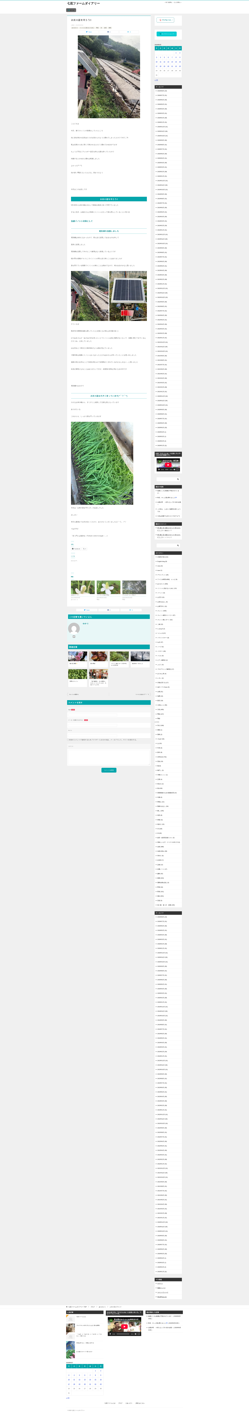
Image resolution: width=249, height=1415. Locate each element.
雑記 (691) (160, 896)
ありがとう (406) (162, 584)
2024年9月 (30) (162, 194)
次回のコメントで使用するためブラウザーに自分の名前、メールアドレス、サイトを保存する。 (103, 740)
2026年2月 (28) (162, 118)
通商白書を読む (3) (163, 882)
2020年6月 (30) (162, 423)
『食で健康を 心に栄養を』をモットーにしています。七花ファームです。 (98, 683)
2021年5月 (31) (162, 373)
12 (164, 61)
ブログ (120, 1403)
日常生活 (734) (162, 757)
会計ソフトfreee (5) (163, 687)
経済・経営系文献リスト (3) (165, 837)
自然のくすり (75, 595)
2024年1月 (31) (162, 230)
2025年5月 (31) (162, 158)
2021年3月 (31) (162, 382)
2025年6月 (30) (162, 153)
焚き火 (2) (160, 784)
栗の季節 (92, 663)
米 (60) (159, 833)
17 (156, 66)
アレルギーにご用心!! (129, 595)
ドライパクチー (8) (163, 637)
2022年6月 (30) (162, 315)
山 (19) (159, 743)
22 (176, 66)
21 (172, 66)
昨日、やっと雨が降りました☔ (167, 497)
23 (180, 66)
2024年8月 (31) (162, 198)
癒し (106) (160, 811)
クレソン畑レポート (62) (165, 619)
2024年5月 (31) (162, 212)
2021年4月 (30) (162, 378)
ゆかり (167, 530)
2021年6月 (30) (162, 369)
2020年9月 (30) (162, 409)
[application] (168, 464)
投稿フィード (161, 1288)
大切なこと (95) (162, 705)
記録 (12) (160, 864)
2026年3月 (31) (162, 113)
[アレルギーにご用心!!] (134, 587)
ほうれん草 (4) (161, 673)
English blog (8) (162, 561)
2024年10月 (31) (162, 189)
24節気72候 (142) (162, 557)
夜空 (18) (160, 700)
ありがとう (75, 27)
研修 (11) (160, 820)
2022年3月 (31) (162, 329)
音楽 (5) (159, 900)
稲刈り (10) (160, 824)
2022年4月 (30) (162, 324)
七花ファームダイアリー (83, 3)
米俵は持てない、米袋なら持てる (85, 1343)
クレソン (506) (162, 611)
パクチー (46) (161, 651)
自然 (105, 27)
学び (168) (160, 725)
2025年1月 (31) (162, 176)
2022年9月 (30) (162, 302)
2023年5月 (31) (162, 266)
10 (156, 61)
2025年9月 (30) (162, 140)
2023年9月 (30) (162, 248)
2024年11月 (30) (162, 185)
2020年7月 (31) (162, 418)
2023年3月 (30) (162, 275)
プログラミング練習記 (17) (165, 669)
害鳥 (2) (159, 734)
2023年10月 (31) (162, 243)
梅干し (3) (160, 770)
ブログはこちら (166, 20)
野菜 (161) (160, 891)
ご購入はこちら (140, 1403)
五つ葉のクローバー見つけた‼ (84, 1351)
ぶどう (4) (160, 664)
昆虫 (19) (160, 761)
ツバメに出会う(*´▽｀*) (142, 694)
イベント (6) (161, 593)
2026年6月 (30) (162, 100)
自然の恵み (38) (162, 851)
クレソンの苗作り (74, 694)
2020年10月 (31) (162, 405)
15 (176, 61)
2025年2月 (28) (162, 171)
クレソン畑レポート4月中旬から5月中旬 (118, 664)
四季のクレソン (74, 681)
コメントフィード (162, 1292)
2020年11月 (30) (162, 400)
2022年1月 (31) (162, 338)
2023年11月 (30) (162, 239)
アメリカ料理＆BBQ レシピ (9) (167, 579)
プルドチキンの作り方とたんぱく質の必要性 (88, 1325)
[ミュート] (174, 469)
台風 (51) (160, 691)
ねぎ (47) (160, 642)
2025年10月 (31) (162, 136)
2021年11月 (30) (162, 346)
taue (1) (159, 570)
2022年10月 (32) (162, 297)
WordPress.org (162, 1297)
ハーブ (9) (160, 647)
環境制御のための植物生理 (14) (167, 793)
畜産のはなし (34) (162, 806)
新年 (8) (159, 752)
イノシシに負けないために (87, 27)
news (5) (160, 566)
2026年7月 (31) (162, 95)
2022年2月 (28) (162, 333)
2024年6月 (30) (162, 207)
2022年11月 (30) (162, 293)
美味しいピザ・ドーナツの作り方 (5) (168, 842)
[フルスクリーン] (177, 469)
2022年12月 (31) (162, 288)
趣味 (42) (160, 873)
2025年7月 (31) (162, 149)
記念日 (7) (160, 860)
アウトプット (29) (162, 575)
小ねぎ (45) (160, 739)
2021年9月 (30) (162, 355)
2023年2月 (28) (162, 279)
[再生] (159, 469)
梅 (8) (159, 766)
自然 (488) (160, 846)
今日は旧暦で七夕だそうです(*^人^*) (168, 516)
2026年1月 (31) (162, 122)
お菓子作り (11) (162, 606)
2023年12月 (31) (162, 234)
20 (168, 66)
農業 (110, 27)
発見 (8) (159, 815)
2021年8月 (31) (162, 360)
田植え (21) (160, 802)
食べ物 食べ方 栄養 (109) (166, 905)
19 (164, 66)
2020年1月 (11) (162, 445)
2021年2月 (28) (162, 387)
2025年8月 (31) (162, 144)
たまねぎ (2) (161, 629)
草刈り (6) (160, 855)
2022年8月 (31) (162, 306)
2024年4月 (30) (162, 216)
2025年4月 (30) (162, 162)
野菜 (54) (160, 887)
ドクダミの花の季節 (103, 595)
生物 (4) (159, 797)
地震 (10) (160, 696)
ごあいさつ (128, 1403)
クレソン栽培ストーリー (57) (166, 615)
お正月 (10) (160, 597)
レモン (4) (160, 678)
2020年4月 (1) (161, 432)
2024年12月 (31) (162, 180)
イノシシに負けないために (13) (167, 588)
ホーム (72, 10)
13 (168, 61)
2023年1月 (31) (162, 284)
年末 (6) (159, 748)
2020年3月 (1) (161, 436)
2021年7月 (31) (162, 364)
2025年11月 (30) (162, 131)
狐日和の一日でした (137, 663)
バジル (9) (160, 655)
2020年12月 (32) (162, 396)
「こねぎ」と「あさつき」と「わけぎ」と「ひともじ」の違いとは (89, 1335)
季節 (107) (160, 714)
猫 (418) (159, 788)
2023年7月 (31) (162, 257)
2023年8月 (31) (162, 252)
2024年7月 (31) (162, 203)
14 (172, 61)
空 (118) (159, 828)
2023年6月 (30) (162, 261)
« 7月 (156, 80)
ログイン (160, 1283)
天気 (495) (160, 709)
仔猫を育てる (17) (162, 682)
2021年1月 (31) (162, 391)
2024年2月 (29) (162, 225)
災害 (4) (159, 779)
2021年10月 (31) (162, 351)
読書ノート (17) (162, 869)
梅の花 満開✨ (74, 663)
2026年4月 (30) (162, 109)
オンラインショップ (167, 34)
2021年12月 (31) (162, 342)
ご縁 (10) (160, 624)
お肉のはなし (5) (162, 602)
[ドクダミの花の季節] (108, 587)
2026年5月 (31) (162, 104)
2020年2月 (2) (161, 441)
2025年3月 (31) (162, 167)
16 (180, 61)
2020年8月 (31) (162, 414)
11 (160, 61)
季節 (97, 27)
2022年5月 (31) (162, 320)
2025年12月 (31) (162, 126)
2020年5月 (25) (162, 427)
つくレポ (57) (161, 633)
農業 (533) (160, 878)
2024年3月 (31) (162, 221)
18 (160, 66)
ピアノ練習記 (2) (162, 660)
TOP (77, 1307)
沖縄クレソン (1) (162, 775)
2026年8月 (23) (162, 91)
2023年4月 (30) (162, 270)
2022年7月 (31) (162, 311)
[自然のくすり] (83, 587)
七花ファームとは (81, 1316)
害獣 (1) (159, 730)
